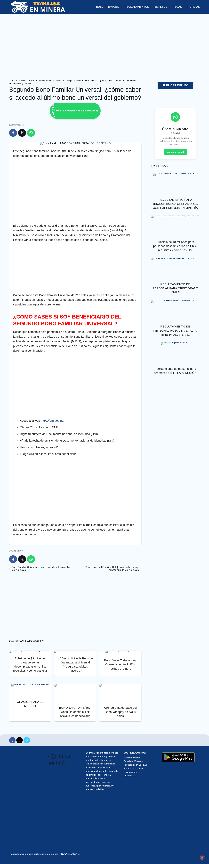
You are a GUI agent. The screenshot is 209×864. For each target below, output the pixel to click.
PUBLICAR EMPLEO (175, 85)
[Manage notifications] (202, 857)
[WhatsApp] (31, 133)
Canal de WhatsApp (134, 761)
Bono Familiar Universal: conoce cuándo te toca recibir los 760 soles (41, 568)
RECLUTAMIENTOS (137, 6)
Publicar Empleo (132, 757)
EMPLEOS (160, 6)
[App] (27, 740)
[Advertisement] (104, 45)
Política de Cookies (133, 768)
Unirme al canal (175, 152)
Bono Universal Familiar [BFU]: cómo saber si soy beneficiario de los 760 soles (112, 568)
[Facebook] (13, 133)
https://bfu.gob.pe (52, 420)
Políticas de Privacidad (135, 764)
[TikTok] (19, 740)
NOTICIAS (193, 6)
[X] (22, 133)
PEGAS (177, 6)
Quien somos (130, 772)
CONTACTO (130, 775)
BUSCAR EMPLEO (107, 6)
